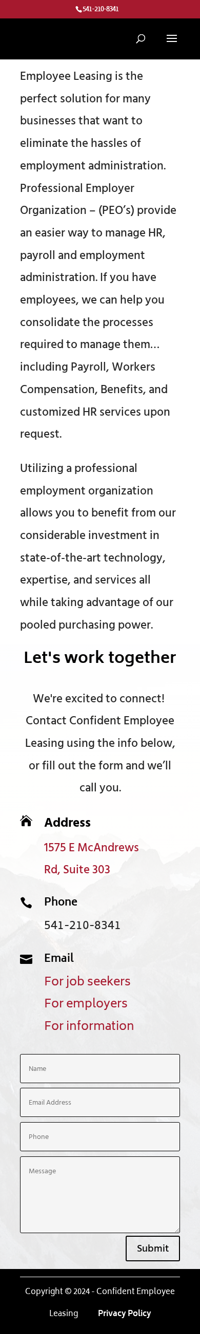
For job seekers (87, 982)
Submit (153, 1248)
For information (89, 1027)
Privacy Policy (123, 1314)
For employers (86, 1004)
